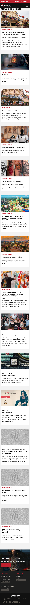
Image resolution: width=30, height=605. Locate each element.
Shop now (6, 565)
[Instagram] (4, 602)
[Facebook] (7, 602)
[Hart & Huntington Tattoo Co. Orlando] (8, 5)
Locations (12, 598)
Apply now (4, 590)
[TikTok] (20, 602)
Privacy (19, 598)
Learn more (5, 581)
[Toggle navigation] (27, 5)
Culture (5, 598)
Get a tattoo (20, 580)
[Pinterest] (13, 602)
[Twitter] (16, 602)
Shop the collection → (21, 1)
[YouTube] (10, 602)
